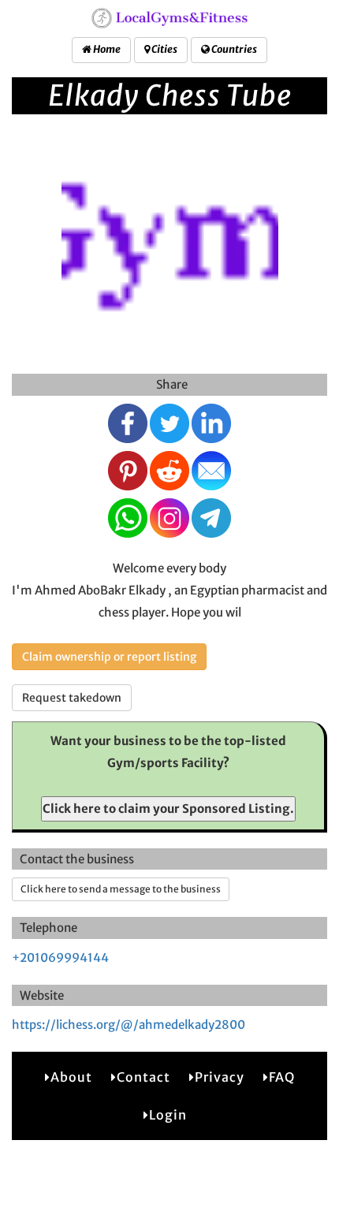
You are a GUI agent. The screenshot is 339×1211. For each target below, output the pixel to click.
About (71, 1077)
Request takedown (71, 698)
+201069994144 (60, 957)
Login (168, 1115)
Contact (143, 1077)
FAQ (282, 1077)
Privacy (219, 1077)
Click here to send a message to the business (120, 889)
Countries (233, 49)
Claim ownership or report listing (109, 657)
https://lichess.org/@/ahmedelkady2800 (128, 1024)
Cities (163, 49)
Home (106, 49)
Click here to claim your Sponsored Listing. (168, 808)
